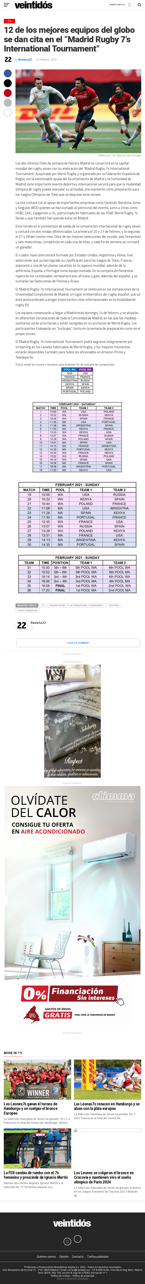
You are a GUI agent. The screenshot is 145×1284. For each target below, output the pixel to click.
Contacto (77, 1256)
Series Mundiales (28, 610)
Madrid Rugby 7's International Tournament (77, 605)
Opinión (64, 1256)
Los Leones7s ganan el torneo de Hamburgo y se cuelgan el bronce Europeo (30, 1108)
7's (43, 605)
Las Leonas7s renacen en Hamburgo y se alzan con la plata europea (107, 1106)
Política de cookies (60, 1276)
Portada (114, 605)
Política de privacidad (83, 1276)
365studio (83, 1278)
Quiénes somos (46, 1256)
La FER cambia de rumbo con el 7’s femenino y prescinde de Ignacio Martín (36, 1175)
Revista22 (25, 59)
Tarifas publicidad (97, 1256)
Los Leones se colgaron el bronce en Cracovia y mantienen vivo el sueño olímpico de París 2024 (104, 1177)
